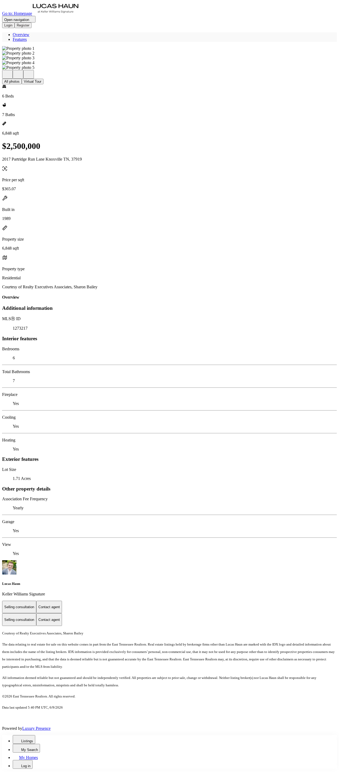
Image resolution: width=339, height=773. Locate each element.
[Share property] (28, 74)
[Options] (7, 74)
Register (23, 25)
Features (20, 39)
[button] (169, 48)
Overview (21, 34)
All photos (12, 81)
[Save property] (18, 74)
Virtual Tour (32, 81)
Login (8, 25)
